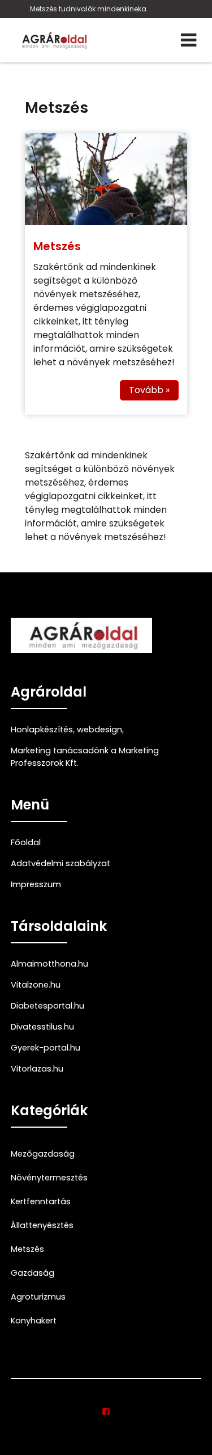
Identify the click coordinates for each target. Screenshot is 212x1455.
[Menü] (188, 40)
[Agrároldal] (53, 40)
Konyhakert (34, 1320)
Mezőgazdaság (43, 1153)
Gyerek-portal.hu (45, 1047)
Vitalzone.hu (35, 984)
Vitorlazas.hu (37, 1068)
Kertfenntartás (41, 1201)
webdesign (99, 729)
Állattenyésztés (42, 1225)
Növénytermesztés (49, 1177)
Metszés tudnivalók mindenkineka (88, 9)
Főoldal (26, 842)
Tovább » (149, 390)
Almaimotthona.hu (49, 963)
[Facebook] (106, 1412)
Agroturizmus (38, 1296)
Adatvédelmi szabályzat (60, 863)
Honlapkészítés (42, 729)
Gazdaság (32, 1273)
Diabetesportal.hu (47, 1005)
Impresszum (36, 884)
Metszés (57, 246)
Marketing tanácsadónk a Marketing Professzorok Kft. (85, 757)
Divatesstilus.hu (42, 1026)
